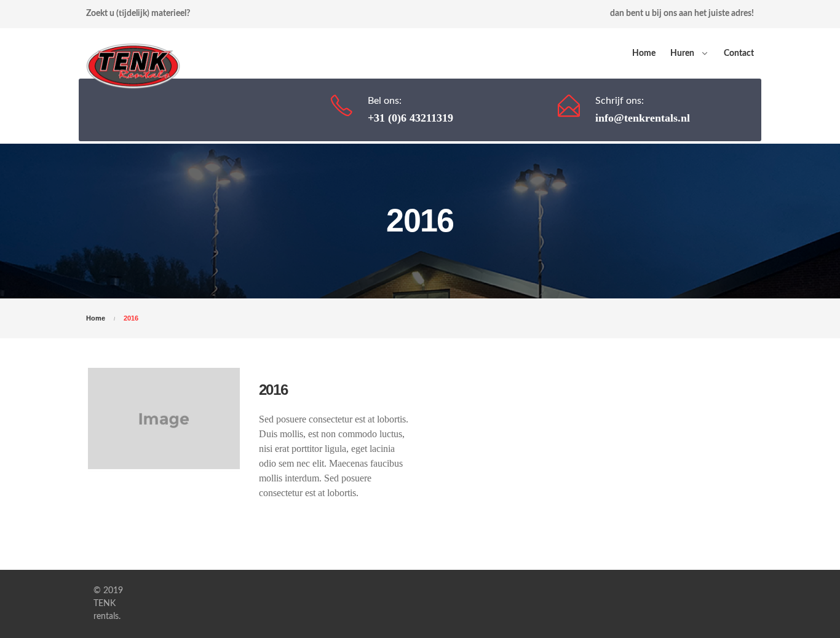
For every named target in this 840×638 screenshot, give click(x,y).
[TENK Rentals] (133, 53)
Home (644, 53)
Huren (682, 53)
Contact (739, 53)
